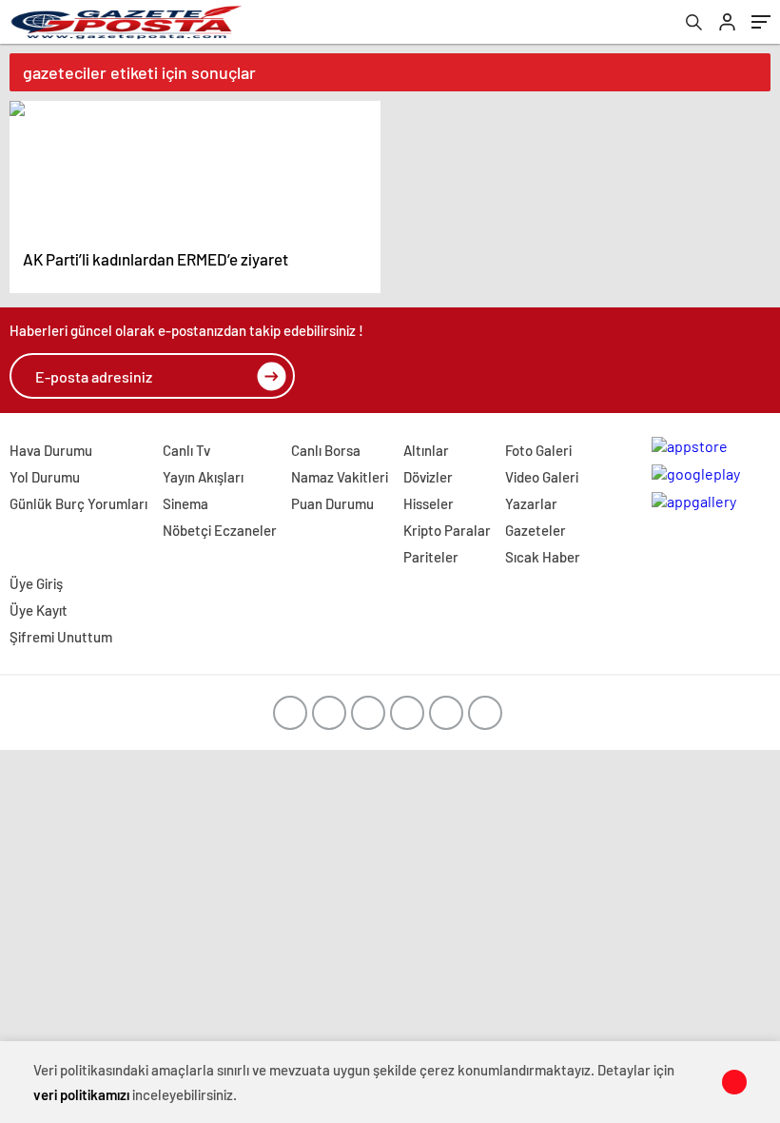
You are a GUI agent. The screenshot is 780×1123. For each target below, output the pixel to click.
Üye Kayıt (39, 610)
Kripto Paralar (447, 530)
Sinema (185, 503)
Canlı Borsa (326, 450)
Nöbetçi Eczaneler (220, 530)
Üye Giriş (36, 583)
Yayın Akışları (203, 476)
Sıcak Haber (542, 556)
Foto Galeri (538, 450)
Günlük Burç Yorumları (78, 503)
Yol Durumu (45, 476)
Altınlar (426, 450)
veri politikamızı (81, 1094)
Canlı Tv (186, 450)
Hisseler (428, 503)
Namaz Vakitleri (339, 476)
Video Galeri (541, 476)
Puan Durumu (332, 503)
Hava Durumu (51, 450)
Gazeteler (535, 530)
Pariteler (430, 556)
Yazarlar (531, 503)
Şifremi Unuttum (61, 636)
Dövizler (428, 476)
